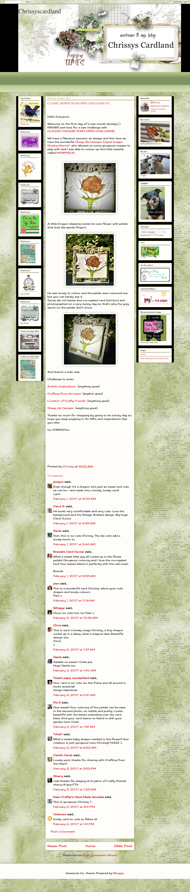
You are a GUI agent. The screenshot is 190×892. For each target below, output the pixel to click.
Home (90, 846)
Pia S (57, 702)
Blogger (118, 873)
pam (56, 583)
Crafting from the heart (64, 393)
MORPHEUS (65, 152)
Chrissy (156, 102)
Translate (160, 235)
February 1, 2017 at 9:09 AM (74, 498)
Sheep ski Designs (60, 408)
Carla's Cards (63, 755)
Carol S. (59, 506)
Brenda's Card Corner (68, 551)
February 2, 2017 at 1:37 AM (74, 649)
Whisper (59, 608)
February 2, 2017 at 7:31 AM (74, 726)
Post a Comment (63, 831)
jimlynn (58, 481)
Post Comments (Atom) (100, 855)
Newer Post (57, 846)
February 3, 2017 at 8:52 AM (74, 747)
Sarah (57, 530)
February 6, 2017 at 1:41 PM (73, 824)
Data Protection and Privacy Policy (154, 358)
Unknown (59, 814)
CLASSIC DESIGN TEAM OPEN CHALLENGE (81, 131)
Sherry (58, 776)
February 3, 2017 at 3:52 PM (74, 768)
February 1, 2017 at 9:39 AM (74, 523)
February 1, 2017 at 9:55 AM (74, 576)
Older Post (123, 846)
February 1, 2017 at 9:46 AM (74, 544)
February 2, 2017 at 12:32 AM (75, 617)
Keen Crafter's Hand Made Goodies (78, 797)
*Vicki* (58, 734)
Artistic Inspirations (61, 386)
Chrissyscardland (39, 11)
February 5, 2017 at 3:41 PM (74, 806)
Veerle (57, 657)
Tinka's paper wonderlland (71, 678)
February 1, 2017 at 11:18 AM (74, 600)
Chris (57, 625)
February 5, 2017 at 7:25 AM (74, 789)
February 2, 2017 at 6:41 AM (74, 695)
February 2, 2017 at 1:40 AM (74, 670)
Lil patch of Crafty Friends (66, 400)
